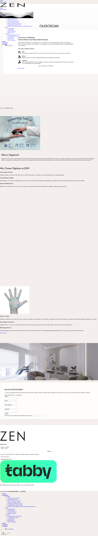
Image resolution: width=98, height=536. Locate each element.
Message (7, 409)
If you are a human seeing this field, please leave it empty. (19, 415)
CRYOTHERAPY (11, 28)
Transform (7, 33)
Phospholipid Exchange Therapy (14, 23)
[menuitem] (50, 526)
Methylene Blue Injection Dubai (14, 25)
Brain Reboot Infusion (12, 19)
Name (6, 396)
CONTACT (5, 43)
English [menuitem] (5, 534)
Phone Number (8, 405)
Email (6, 400)
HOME (4, 494)
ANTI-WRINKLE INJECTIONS (13, 35)
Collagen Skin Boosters (13, 36)
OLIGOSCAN (11, 30)
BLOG (4, 41)
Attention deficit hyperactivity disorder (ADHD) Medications (20, 26)
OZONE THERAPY (12, 31)
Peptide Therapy (11, 32)
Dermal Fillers (11, 37)
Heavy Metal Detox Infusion (13, 21)
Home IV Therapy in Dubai (13, 22)
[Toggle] (8, 495)
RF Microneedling (11, 40)
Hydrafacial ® (11, 39)
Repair (6, 27)
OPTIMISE (7, 496)
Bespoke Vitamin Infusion (13, 18)
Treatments (5, 495)
